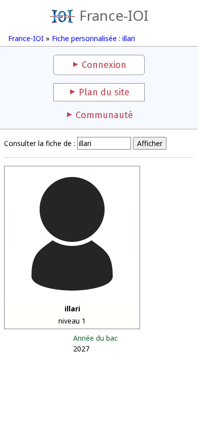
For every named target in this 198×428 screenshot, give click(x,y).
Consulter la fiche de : (39, 143)
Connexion (104, 64)
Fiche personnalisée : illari (93, 38)
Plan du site (104, 92)
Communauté (104, 115)
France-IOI (113, 15)
